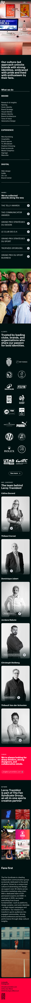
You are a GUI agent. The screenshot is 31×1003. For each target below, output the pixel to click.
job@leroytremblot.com (11, 772)
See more (14, 473)
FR (22, 2)
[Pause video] (15, 952)
